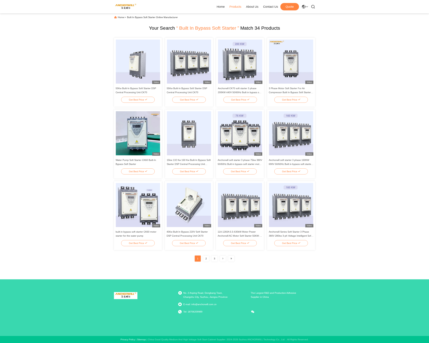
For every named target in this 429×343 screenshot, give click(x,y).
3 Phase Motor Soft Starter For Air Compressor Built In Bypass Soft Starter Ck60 (290, 92)
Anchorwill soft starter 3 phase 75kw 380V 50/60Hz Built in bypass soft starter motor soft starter (240, 164)
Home (221, 6)
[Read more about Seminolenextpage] (223, 259)
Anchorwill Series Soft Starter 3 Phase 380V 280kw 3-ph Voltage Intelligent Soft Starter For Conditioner (290, 235)
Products (235, 6)
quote (290, 6)
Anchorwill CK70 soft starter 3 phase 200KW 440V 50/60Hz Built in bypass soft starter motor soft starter (240, 92)
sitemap (141, 339)
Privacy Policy (127, 339)
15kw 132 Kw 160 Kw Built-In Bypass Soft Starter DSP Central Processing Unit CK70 (189, 164)
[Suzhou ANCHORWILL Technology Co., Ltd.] (125, 6)
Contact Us (270, 6)
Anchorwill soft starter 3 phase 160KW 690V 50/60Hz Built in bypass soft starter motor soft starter (290, 164)
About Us (252, 6)
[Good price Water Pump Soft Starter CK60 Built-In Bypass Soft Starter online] (138, 133)
